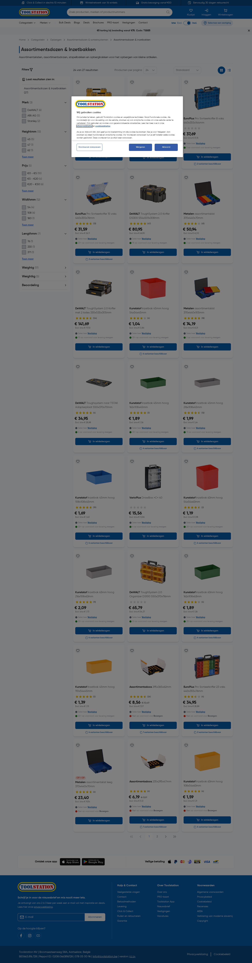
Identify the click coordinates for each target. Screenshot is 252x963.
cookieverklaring (102, 126)
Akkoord (166, 147)
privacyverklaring (84, 126)
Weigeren (140, 147)
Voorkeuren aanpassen (89, 147)
